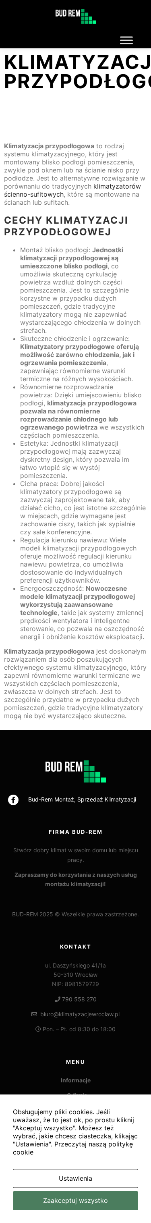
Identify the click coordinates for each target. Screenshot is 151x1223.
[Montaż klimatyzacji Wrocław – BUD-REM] (76, 16)
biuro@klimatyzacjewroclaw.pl (78, 1014)
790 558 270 (79, 999)
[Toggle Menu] (126, 40)
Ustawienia (75, 1178)
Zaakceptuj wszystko (75, 1200)
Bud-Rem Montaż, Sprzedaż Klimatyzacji (82, 799)
